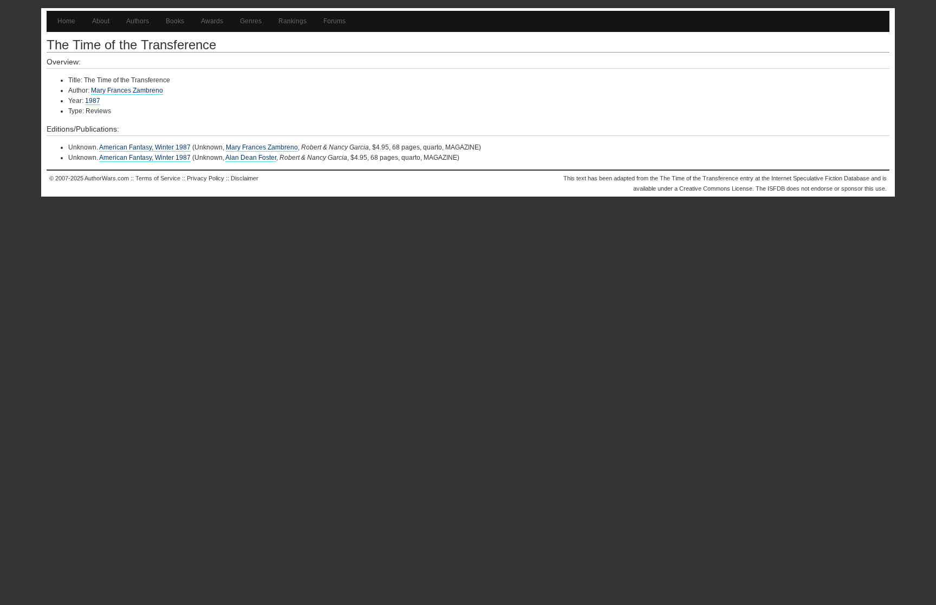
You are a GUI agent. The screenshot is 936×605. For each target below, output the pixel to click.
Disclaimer (244, 178)
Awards (212, 21)
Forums (334, 21)
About (100, 21)
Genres (251, 21)
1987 (92, 101)
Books (175, 21)
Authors (137, 21)
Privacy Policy (205, 178)
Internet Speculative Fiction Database (820, 178)
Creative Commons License (715, 188)
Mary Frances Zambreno (127, 90)
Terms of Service (157, 178)
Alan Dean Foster (250, 157)
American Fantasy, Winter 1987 (145, 147)
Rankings (292, 21)
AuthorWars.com (106, 178)
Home (66, 21)
